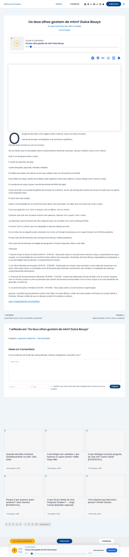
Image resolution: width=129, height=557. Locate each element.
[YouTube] (100, 4)
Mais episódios (99, 550)
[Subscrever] (118, 58)
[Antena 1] (91, 4)
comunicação (64, 30)
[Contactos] (94, 4)
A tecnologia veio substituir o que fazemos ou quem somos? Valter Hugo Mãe (63, 457)
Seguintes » (45, 524)
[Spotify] (85, 4)
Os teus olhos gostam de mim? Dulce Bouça (41, 550)
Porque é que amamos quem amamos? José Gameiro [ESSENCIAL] (20, 502)
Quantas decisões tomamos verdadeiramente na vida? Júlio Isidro (21, 457)
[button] (59, 4)
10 (36, 524)
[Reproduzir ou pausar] (14, 550)
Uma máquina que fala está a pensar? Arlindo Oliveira (102, 501)
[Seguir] (103, 4)
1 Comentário (77, 26)
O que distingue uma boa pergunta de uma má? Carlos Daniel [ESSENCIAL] (105, 457)
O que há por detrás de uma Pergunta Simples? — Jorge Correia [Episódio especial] (60, 502)
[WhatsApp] (97, 4)
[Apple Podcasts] (88, 4)
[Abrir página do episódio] (21, 550)
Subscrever (112, 550)
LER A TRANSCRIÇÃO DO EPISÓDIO (24, 302)
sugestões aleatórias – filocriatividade (34, 338)
